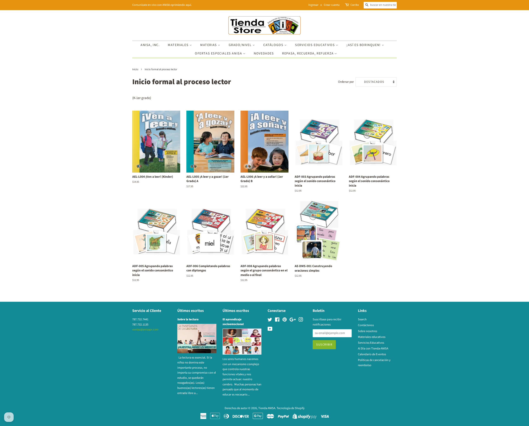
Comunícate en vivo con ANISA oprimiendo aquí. (162, 5)
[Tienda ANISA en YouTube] (270, 330)
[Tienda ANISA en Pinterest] (284, 320)
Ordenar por (346, 81)
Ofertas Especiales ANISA (219, 53)
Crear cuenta (332, 5)
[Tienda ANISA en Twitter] (270, 320)
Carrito (354, 5)
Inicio (135, 69)
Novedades (264, 53)
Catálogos (273, 45)
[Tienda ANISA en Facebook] (277, 320)
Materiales (178, 45)
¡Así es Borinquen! (364, 45)
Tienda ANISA (266, 408)
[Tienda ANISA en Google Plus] (293, 320)
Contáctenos (366, 325)
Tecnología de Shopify (291, 408)
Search (362, 319)
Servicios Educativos (315, 45)
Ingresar (313, 5)
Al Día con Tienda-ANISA (373, 348)
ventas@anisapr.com (145, 329)
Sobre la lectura (188, 319)
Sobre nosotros (367, 331)
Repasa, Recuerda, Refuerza (308, 53)
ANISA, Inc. (150, 45)
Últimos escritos (190, 310)
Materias (209, 45)
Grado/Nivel (241, 45)
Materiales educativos (371, 337)
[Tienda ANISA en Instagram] (300, 320)
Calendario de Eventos (372, 354)
